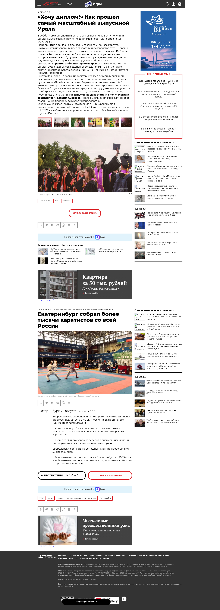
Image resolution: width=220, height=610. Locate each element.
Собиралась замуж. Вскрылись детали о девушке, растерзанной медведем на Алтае (162, 188)
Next (126, 156)
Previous (43, 156)
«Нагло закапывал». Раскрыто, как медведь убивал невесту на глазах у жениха (164, 148)
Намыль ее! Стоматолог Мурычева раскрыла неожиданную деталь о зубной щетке (163, 326)
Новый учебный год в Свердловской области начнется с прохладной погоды (158, 94)
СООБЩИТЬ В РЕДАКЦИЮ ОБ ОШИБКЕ (93, 558)
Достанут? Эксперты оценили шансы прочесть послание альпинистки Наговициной (164, 346)
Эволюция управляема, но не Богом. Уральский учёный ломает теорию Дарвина (66, 260)
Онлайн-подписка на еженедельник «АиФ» (148, 555)
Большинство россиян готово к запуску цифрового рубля (158, 130)
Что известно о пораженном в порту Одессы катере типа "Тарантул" (164, 382)
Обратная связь (65, 558)
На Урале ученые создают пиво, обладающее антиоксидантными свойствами (65, 251)
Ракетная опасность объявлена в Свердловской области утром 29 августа (158, 106)
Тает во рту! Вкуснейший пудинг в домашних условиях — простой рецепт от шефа (163, 336)
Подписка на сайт (78, 555)
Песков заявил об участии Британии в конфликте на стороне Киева (164, 214)
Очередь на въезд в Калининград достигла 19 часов (162, 392)
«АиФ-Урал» (45, 194)
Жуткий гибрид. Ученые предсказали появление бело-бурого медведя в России (164, 168)
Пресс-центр (96, 555)
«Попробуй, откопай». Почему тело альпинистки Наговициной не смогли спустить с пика (163, 366)
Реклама (62, 555)
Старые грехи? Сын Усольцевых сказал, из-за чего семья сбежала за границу (164, 316)
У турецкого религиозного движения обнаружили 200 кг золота (164, 401)
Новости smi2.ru (47, 300)
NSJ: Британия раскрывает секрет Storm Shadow (162, 234)
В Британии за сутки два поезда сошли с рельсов (161, 253)
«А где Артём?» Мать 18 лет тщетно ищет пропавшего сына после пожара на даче (163, 178)
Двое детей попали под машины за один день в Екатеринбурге (158, 82)
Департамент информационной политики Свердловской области (68, 396)
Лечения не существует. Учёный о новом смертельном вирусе (163, 197)
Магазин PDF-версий (115, 555)
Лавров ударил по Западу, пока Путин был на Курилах (161, 411)
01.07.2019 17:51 (44, 12)
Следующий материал (86, 602)
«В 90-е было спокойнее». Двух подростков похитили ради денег (163, 355)
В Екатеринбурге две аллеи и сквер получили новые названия (158, 118)
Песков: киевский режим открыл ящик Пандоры (162, 224)
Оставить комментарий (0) (85, 213)
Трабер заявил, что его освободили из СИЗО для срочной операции (163, 421)
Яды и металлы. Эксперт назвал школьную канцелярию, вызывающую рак (162, 158)
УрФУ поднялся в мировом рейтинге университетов (110, 250)
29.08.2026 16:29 (45, 309)
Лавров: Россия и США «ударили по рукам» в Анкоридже (163, 243)
